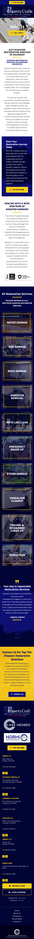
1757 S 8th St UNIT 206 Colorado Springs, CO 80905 (12, 781)
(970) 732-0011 (10, 829)
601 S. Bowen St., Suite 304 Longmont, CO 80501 (11, 802)
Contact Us (17, 922)
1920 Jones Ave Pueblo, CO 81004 (8, 760)
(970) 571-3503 (10, 850)
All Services (17, 916)
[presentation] (16, 638)
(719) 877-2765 (10, 874)
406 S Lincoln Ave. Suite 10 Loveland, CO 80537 (11, 822)
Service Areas (17, 919)
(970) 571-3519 (10, 809)
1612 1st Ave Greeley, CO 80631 (8, 843)
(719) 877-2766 (10, 788)
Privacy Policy (25, 937)
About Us (17, 913)
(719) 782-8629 (17, 2)
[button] (31, 11)
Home (17, 911)
